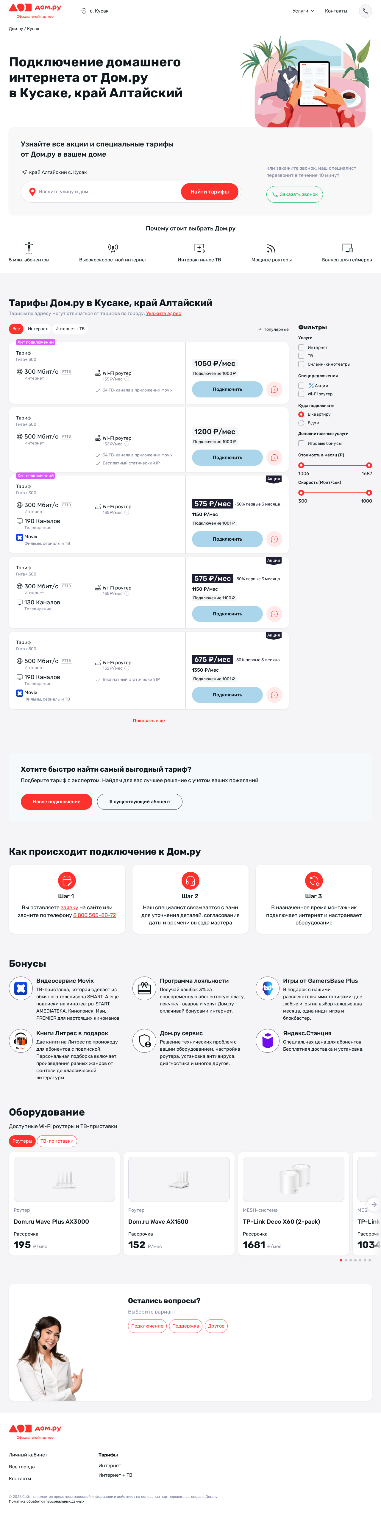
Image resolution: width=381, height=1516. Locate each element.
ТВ (310, 355)
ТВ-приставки (57, 1141)
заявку (69, 907)
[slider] (301, 465)
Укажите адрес (163, 313)
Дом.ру (16, 28)
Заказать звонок (299, 194)
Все (16, 328)
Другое (216, 1326)
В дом (313, 422)
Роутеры (22, 1141)
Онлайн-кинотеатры (329, 364)
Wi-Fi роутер (320, 394)
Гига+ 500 (26, 424)
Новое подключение (56, 801)
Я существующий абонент (139, 801)
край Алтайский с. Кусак (58, 172)
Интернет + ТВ (70, 328)
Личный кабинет (28, 1455)
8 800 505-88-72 (94, 915)
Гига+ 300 (26, 359)
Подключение (147, 1326)
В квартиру (319, 414)
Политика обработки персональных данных (46, 1501)
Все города (22, 1467)
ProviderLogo (38, 11)
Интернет (38, 328)
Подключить (227, 389)
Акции (321, 385)
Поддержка (185, 1326)
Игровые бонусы (325, 443)
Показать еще (149, 720)
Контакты (336, 11)
